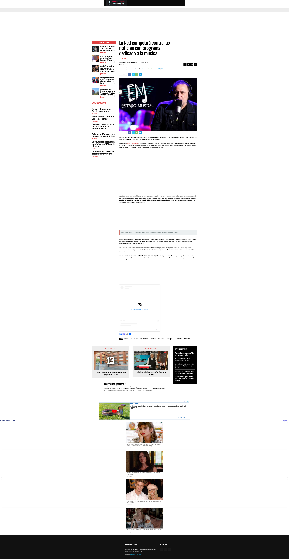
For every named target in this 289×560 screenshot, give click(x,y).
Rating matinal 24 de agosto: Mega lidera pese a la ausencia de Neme (107, 80)
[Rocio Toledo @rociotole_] (98, 386)
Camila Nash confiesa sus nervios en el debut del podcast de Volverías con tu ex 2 (107, 69)
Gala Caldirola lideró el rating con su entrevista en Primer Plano (103, 153)
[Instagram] (165, 549)
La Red (167, 338)
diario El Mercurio (132, 143)
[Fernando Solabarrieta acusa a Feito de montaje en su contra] (95, 49)
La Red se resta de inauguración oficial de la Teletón (151, 373)
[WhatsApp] (191, 64)
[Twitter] (188, 64)
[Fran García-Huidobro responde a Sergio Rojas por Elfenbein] (95, 58)
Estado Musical (144, 338)
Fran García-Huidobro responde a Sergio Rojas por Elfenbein (107, 58)
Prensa (102, 97)
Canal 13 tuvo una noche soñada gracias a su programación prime (111, 373)
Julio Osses (160, 338)
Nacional (179, 338)
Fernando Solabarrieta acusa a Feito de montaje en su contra (107, 48)
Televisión (103, 52)
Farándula (103, 62)
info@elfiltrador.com (135, 554)
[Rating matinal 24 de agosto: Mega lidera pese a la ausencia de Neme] (95, 80)
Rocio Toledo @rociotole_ (130, 62)
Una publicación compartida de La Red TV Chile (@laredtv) (139, 329)
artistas (126, 338)
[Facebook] (184, 64)
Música (173, 338)
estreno (153, 338)
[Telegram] (195, 64)
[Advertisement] (144, 23)
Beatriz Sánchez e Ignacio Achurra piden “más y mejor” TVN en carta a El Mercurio (107, 92)
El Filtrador (134, 338)
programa (187, 338)
